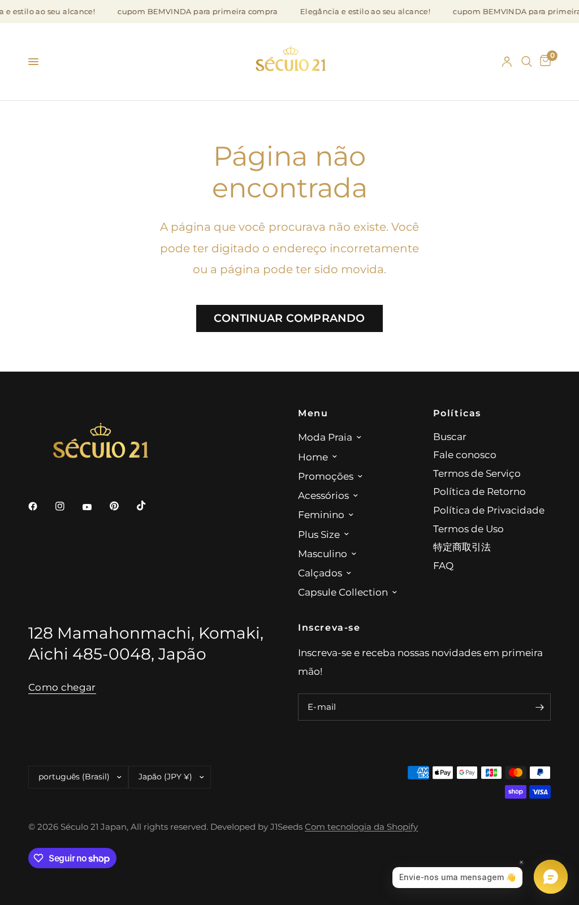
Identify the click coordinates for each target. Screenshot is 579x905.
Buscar (449, 436)
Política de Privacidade (489, 510)
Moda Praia (325, 437)
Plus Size (319, 534)
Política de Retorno (479, 491)
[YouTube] (95, 507)
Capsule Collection (343, 592)
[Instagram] (67, 506)
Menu (313, 412)
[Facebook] (40, 506)
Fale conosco (464, 454)
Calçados (320, 573)
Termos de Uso (468, 529)
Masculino (322, 553)
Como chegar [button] (62, 687)
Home (313, 457)
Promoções (325, 476)
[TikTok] (149, 505)
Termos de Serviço (477, 473)
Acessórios (323, 495)
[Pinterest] (122, 505)
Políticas (457, 412)
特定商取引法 (462, 547)
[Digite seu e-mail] (539, 707)
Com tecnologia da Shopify (361, 827)
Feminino (321, 514)
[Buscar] (526, 61)
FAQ (443, 565)
